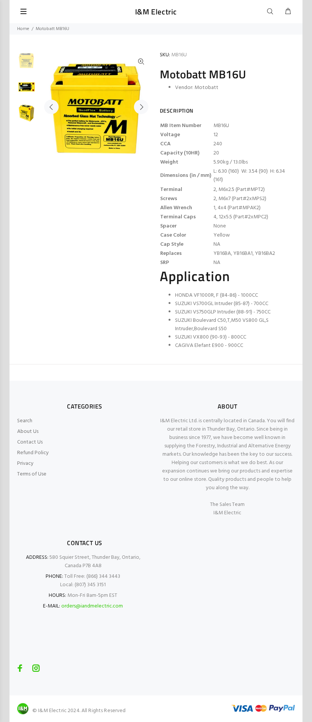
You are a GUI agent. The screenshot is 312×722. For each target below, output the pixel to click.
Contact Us (30, 442)
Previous (51, 107)
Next (141, 107)
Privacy (25, 463)
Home (23, 29)
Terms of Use (31, 474)
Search (24, 421)
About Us (27, 431)
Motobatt (206, 87)
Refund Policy (33, 452)
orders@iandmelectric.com (92, 606)
